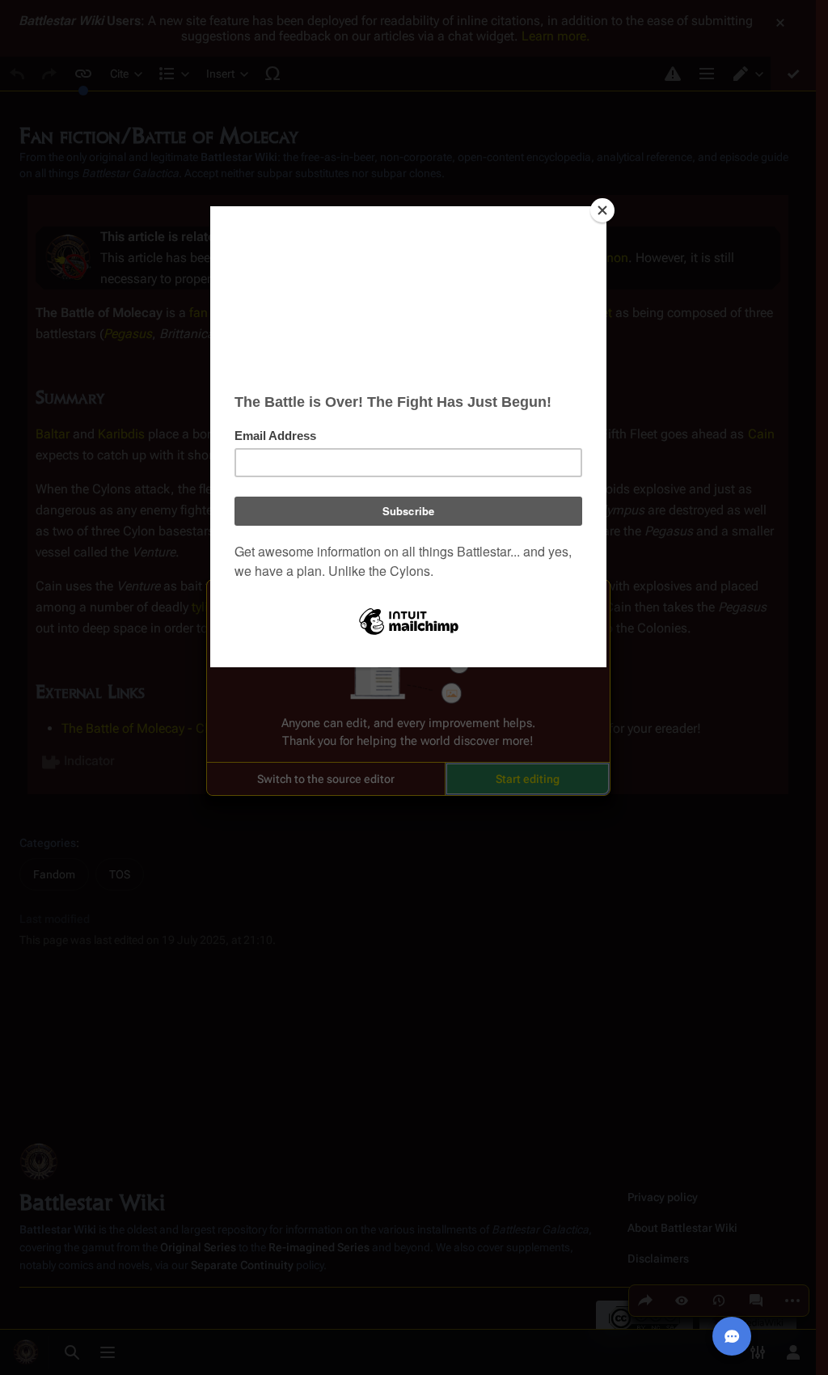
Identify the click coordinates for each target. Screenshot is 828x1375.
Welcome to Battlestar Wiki (408, 601)
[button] (326, 779)
